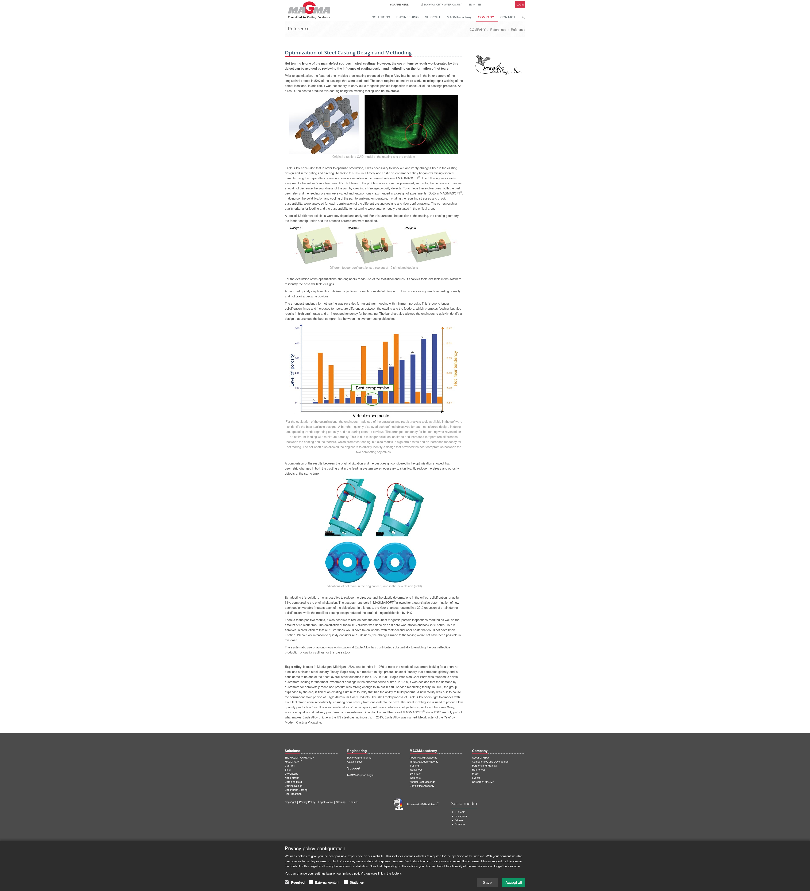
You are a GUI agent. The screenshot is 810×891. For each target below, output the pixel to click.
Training (414, 765)
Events (476, 777)
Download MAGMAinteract (423, 804)
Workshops (416, 769)
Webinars (415, 777)
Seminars (415, 773)
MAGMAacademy (459, 17)
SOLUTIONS (381, 17)
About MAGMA (480, 757)
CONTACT (507, 17)
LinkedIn (460, 812)
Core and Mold (293, 781)
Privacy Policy (307, 802)
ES (480, 4)
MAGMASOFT (293, 761)
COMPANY (486, 17)
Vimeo (459, 820)
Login (520, 4)
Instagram (461, 816)
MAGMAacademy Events (424, 761)
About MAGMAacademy (423, 757)
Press (475, 773)
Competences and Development (490, 761)
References (498, 29)
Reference (518, 29)
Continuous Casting (296, 789)
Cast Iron (290, 765)
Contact (353, 802)
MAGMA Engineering (359, 757)
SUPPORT (432, 17)
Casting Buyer (355, 761)
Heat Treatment (293, 793)
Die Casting (291, 773)
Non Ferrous (292, 777)
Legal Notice (325, 802)
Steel (288, 769)
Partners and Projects (484, 765)
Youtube (460, 824)
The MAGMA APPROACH (299, 757)
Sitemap (341, 802)
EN (470, 4)
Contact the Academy (422, 785)
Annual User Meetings (422, 781)
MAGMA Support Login (360, 775)
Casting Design (293, 785)
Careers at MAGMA (483, 781)
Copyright (290, 802)
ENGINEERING (407, 17)
